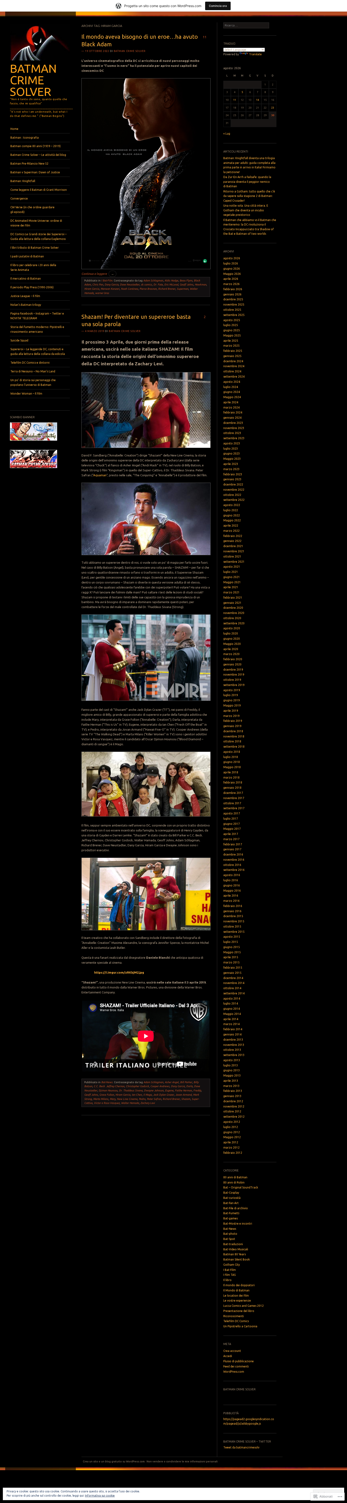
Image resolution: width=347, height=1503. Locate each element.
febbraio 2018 (232, 782)
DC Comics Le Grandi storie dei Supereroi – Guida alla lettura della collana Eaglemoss (38, 236)
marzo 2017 (231, 839)
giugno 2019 (231, 700)
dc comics (146, 284)
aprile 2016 (230, 895)
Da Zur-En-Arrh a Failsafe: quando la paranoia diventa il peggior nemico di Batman (247, 181)
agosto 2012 (231, 1121)
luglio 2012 (230, 1126)
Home (14, 128)
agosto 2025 (231, 320)
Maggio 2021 (232, 582)
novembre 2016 (233, 859)
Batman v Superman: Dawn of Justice (35, 172)
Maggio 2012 (232, 1137)
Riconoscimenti (233, 1316)
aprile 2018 (230, 772)
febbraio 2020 (232, 659)
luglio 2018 (230, 756)
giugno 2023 (231, 453)
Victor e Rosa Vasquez (107, 1103)
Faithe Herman (183, 1090)
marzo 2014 (231, 1024)
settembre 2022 (234, 499)
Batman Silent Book (236, 1259)
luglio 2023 (230, 448)
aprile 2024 (230, 402)
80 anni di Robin (234, 1182)
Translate (255, 54)
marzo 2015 (231, 962)
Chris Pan (97, 284)
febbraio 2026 (232, 289)
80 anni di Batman (235, 1177)
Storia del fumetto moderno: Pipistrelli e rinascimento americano (37, 329)
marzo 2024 (231, 407)
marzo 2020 (231, 654)
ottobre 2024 (232, 371)
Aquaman (99, 475)
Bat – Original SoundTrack (240, 1187)
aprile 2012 (230, 1142)
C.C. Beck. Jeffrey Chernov (109, 1086)
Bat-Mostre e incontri (237, 1223)
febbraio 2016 (232, 905)
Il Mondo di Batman (236, 1290)
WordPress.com (233, 1371)
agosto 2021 (231, 566)
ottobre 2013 (232, 1049)
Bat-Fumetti (231, 1213)
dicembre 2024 (233, 361)
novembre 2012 (233, 1106)
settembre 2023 (234, 438)
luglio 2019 (230, 695)
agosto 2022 (231, 505)
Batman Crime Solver (33, 80)
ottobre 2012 (232, 1111)
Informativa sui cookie (100, 1495)
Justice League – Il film (25, 296)
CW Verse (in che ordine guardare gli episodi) (32, 209)
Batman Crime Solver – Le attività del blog (38, 154)
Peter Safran (154, 1099)
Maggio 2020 (232, 643)
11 (205, 37)
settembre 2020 (234, 623)
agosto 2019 (231, 690)
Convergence (19, 198)
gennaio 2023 (232, 479)
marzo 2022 (231, 530)
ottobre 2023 (232, 432)
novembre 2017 (233, 798)
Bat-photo (230, 1233)
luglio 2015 (230, 941)
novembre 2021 (233, 551)
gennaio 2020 (232, 664)
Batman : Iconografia (24, 137)
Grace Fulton (106, 1094)
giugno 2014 (231, 1008)
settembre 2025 (234, 314)
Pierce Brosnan (148, 288)
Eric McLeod (171, 284)
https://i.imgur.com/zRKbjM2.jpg (119, 972)
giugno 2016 (231, 885)
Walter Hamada (130, 1103)
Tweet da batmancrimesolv (241, 1447)
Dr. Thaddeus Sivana (131, 1090)
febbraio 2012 (232, 1152)
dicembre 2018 (233, 731)
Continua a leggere (97, 273)
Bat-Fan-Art (231, 1203)
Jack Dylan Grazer (163, 1094)
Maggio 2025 (232, 335)
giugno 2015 (231, 947)
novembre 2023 (233, 428)
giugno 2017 (231, 823)
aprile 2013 (230, 1080)
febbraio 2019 (232, 720)
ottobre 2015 (232, 926)
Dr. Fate (158, 284)
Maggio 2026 (232, 273)
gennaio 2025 (232, 356)
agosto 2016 (231, 875)
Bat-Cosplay (231, 1192)
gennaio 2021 (232, 602)
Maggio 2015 (232, 952)
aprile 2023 (230, 463)
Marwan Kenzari (110, 288)
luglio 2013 (230, 1065)
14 (257, 99)
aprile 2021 (230, 587)
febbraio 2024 (232, 412)
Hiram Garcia (91, 288)
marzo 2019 (231, 715)
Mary (112, 1099)
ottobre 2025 (232, 309)
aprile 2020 (230, 649)
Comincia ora (218, 6)
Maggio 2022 (232, 520)
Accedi (227, 1356)
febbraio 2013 (232, 1090)
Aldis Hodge (171, 280)
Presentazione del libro (238, 1310)
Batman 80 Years (234, 1254)
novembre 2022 (233, 489)
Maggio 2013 (232, 1075)
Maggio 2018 (232, 767)
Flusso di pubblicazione (238, 1361)
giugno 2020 (231, 638)
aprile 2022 (230, 525)
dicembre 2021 (233, 546)
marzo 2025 (231, 345)
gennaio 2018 (232, 787)
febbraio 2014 (232, 1029)
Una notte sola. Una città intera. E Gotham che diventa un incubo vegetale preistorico (245, 210)
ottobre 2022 (232, 494)
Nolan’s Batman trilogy (25, 304)
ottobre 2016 (232, 864)
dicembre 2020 (233, 607)
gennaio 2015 (232, 972)
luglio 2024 (230, 386)
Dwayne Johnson (154, 1090)
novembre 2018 (233, 736)
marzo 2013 (231, 1085)
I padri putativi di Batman (27, 256)
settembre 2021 (234, 561)
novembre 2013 (233, 1044)
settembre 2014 (234, 993)
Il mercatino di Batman (25, 278)
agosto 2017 (231, 813)
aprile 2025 (230, 340)
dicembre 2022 (233, 484)
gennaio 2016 (232, 911)
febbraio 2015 (232, 967)
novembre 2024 (233, 366)
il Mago (147, 1094)
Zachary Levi (147, 1103)
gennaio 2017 (232, 849)
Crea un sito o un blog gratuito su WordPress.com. (114, 1461)
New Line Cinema (127, 1099)
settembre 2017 (234, 808)
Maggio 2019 (232, 705)
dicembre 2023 (233, 422)
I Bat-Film (106, 280)
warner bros (102, 293)
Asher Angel (172, 1082)
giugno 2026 (231, 268)
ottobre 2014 (232, 988)
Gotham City (231, 1264)
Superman (182, 288)
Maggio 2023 (232, 458)
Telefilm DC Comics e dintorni (30, 362)
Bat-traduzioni (233, 1244)
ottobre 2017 (232, 803)
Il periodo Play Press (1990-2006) (32, 287)
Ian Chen (137, 1094)
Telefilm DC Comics (236, 1321)
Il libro (227, 1280)
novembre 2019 (233, 674)
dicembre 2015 (233, 916)
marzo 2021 (231, 592)
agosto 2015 (231, 936)
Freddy (197, 1090)
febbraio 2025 (232, 350)
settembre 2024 (234, 376)
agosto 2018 (231, 751)
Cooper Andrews (159, 1086)
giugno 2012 (231, 1132)
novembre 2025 (233, 304)
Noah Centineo (129, 288)
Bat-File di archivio (235, 1208)
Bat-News (107, 1082)
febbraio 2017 (232, 844)
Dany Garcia (111, 284)
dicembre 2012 (233, 1101)
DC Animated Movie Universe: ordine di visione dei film (36, 223)
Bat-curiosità (232, 1197)
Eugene (169, 1090)
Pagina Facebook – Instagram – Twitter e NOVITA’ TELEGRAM (37, 316)
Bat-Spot (229, 1238)
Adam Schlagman (153, 280)
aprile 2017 (230, 833)
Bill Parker (186, 1082)
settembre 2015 (234, 931)
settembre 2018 (234, 746)
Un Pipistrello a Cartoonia (240, 1326)
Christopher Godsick (137, 1086)
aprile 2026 (230, 278)
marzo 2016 (231, 900)
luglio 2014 (230, 1003)
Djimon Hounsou (108, 1090)
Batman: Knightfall (22, 181)
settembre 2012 (234, 1116)
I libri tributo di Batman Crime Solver (34, 247)
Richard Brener (166, 288)
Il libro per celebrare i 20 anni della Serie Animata (33, 267)
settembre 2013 (234, 1054)
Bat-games (230, 1218)
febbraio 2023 (232, 474)
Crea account (232, 1350)
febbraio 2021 (232, 597)
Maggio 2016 (232, 890)
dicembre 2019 (233, 669)
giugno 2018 (231, 761)
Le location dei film (236, 1295)
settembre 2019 (234, 684)
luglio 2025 (230, 325)
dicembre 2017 (233, 792)
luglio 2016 (230, 880)
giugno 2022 (231, 515)
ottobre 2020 (232, 618)
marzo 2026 (231, 283)
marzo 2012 (231, 1147)
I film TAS (229, 1274)
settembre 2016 (234, 869)
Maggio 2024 (232, 397)
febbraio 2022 (232, 535)
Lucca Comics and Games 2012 (243, 1305)
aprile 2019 (230, 710)
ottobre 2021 (232, 556)
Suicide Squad (19, 340)
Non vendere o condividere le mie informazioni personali (182, 1461)
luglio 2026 (230, 263)
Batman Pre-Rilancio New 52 (29, 163)
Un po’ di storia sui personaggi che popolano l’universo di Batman (33, 382)
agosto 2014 (231, 998)
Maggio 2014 (232, 1013)
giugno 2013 (231, 1070)
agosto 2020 (231, 628)
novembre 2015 (233, 921)
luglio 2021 (230, 571)
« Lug (226, 133)
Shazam (185, 1099)
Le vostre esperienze (237, 1300)
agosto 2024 (231, 381)
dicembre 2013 (233, 1039)
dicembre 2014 (233, 977)
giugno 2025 (231, 330)
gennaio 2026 (232, 294)
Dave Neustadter (130, 284)
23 (272, 107)
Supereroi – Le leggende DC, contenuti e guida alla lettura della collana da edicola (37, 351)
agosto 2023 (231, 443)
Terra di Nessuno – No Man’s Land (32, 371)
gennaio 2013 (232, 1096)
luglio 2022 (230, 510)
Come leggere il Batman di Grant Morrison (38, 189)
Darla (189, 1086)
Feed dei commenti (236, 1366)
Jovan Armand (183, 1094)
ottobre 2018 (232, 741)
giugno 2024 (231, 391)
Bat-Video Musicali (235, 1249)
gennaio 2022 (232, 540)
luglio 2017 (230, 818)
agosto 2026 (231, 258)
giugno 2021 (231, 577)
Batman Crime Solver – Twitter (247, 1441)
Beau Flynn (186, 280)
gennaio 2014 (232, 1034)
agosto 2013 (231, 1060)
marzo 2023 (231, 469)
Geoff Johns (186, 284)
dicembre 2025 (233, 299)
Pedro (142, 1099)
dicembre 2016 (233, 854)
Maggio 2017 (232, 828)
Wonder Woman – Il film (26, 393)
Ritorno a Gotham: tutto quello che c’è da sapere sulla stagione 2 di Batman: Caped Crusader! (249, 196)
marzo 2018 (231, 777)
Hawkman (200, 284)
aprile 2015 (230, 957)
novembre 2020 (233, 612)
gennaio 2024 (232, 417)
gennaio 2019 (232, 726)
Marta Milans (100, 1099)
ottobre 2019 (232, 679)
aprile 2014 (230, 1019)
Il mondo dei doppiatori (239, 1285)
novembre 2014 (233, 982)
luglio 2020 (230, 633)
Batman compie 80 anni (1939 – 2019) (35, 146)
